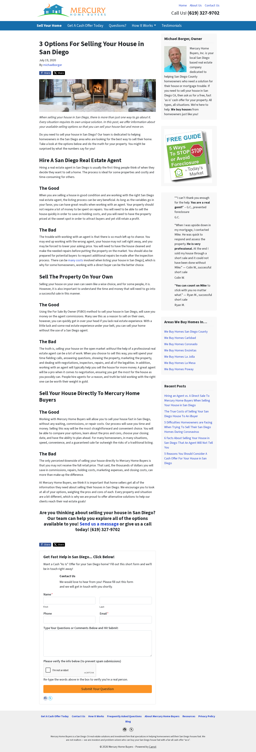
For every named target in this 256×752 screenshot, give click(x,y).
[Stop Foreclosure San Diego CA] (188, 156)
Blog (128, 721)
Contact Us (212, 5)
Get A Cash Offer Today (85, 25)
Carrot (152, 747)
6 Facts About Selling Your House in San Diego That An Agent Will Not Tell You (188, 443)
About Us (196, 5)
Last (102, 607)
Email (104, 613)
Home (183, 5)
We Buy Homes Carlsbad (180, 338)
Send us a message (99, 524)
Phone (47, 613)
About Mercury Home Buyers (162, 716)
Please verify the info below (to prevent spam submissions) (82, 661)
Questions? (117, 25)
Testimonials (172, 25)
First (45, 607)
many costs (75, 260)
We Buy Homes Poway (178, 369)
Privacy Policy (206, 716)
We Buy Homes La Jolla (179, 357)
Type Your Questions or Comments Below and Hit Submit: (80, 628)
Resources (189, 716)
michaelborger (52, 65)
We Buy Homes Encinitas (180, 350)
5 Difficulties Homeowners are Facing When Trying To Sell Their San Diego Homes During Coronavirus (188, 427)
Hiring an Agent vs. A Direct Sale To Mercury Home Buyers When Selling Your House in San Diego (187, 400)
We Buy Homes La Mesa (179, 363)
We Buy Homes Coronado (180, 344)
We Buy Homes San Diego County (186, 331)
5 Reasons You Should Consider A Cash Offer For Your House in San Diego (185, 458)
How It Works (142, 25)
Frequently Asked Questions (124, 716)
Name (48, 594)
